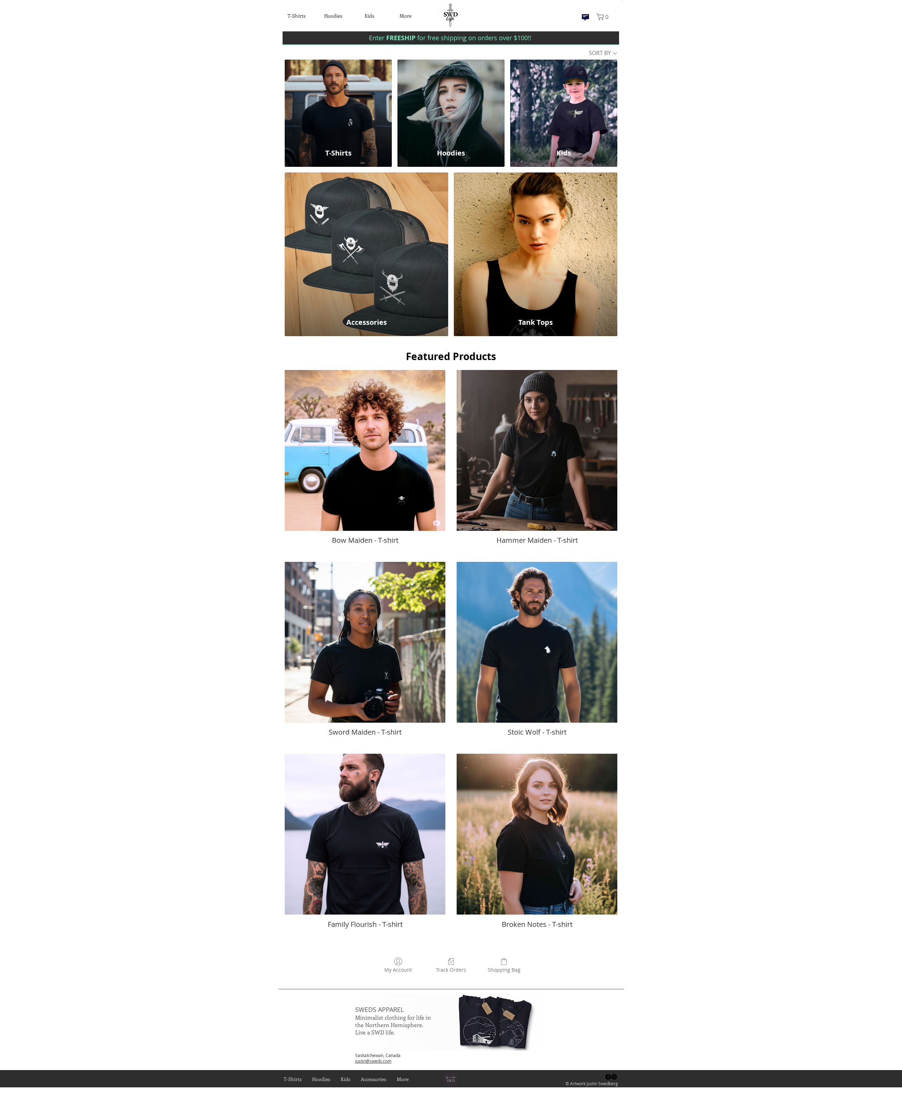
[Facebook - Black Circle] (608, 1077)
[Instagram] (614, 1077)
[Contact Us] (585, 17)
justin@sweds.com (373, 1061)
